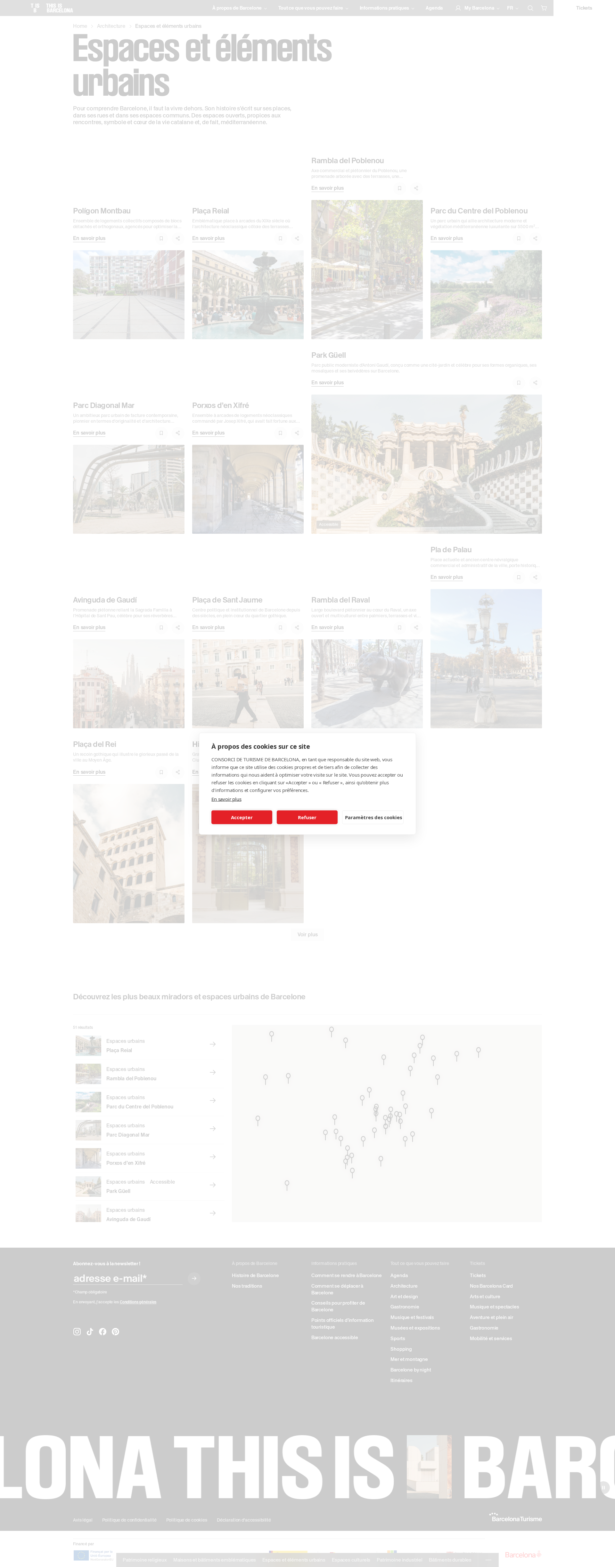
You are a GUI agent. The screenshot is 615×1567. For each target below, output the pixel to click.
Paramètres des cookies (373, 817)
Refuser (307, 817)
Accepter (242, 817)
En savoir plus (226, 798)
